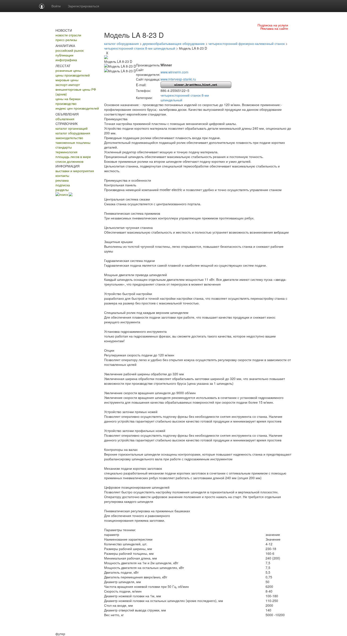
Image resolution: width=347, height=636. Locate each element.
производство (65, 103)
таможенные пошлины (72, 142)
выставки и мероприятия (74, 170)
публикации (64, 55)
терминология (66, 151)
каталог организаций (71, 128)
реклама (62, 180)
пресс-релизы (66, 39)
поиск (63, 194)
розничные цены (68, 70)
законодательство (69, 137)
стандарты (63, 147)
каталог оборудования (72, 133)
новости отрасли (68, 35)
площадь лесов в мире (73, 156)
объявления (64, 118)
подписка (62, 185)
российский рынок (69, 50)
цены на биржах (67, 98)
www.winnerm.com (174, 72)
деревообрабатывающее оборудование (174, 43)
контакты (62, 175)
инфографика (66, 59)
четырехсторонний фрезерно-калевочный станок (246, 43)
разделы (62, 189)
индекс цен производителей (77, 108)
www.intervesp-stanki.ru (178, 79)
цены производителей (72, 75)
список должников (69, 161)
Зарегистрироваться (83, 6)
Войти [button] (56, 6)
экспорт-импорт (67, 84)
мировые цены (66, 79)
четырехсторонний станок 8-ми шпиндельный (139, 48)
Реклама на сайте (274, 28)
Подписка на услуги (273, 25)
